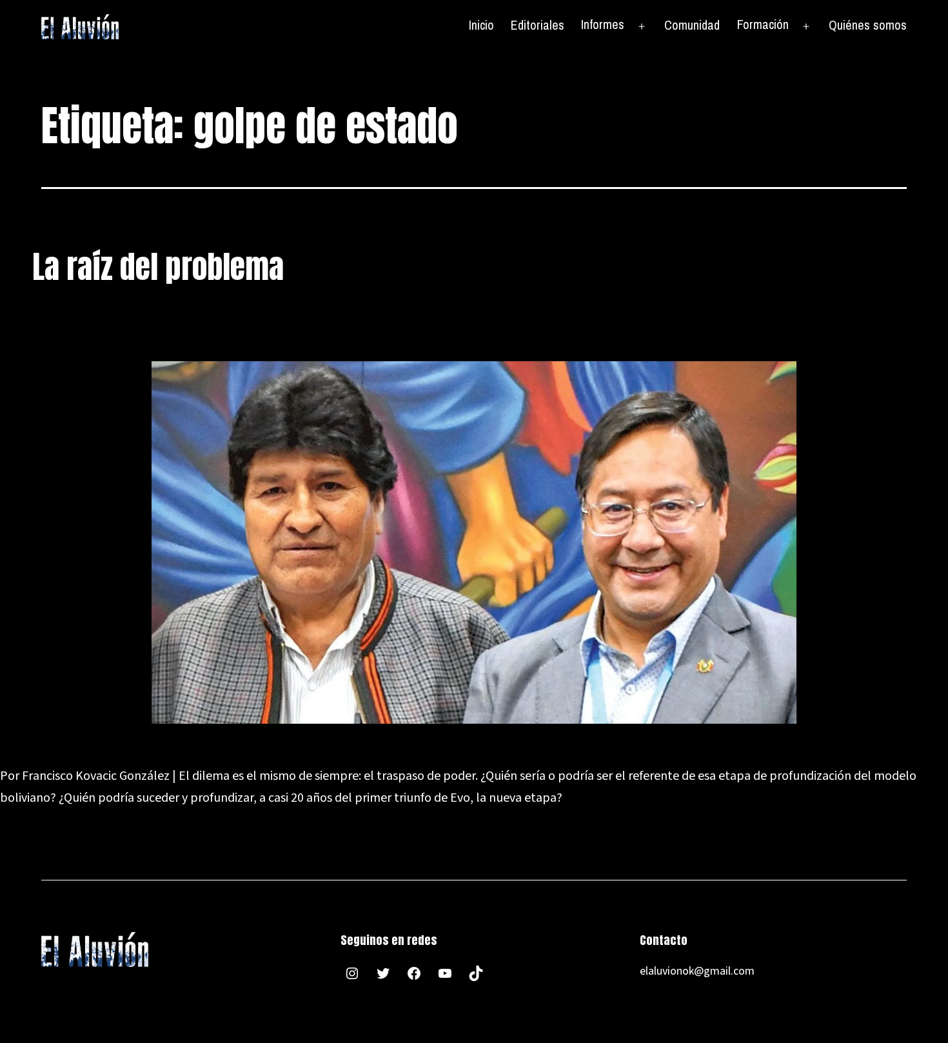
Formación (763, 24)
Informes (602, 24)
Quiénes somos (868, 25)
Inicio (481, 25)
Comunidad (692, 25)
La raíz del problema (158, 267)
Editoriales (537, 25)
